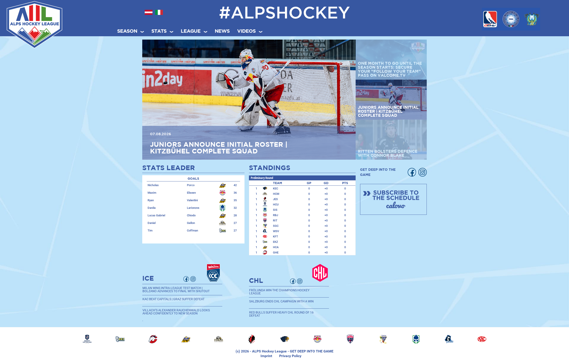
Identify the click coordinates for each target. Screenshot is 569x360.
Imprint (266, 356)
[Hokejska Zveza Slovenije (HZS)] (532, 19)
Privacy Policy (290, 356)
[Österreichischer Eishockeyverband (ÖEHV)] (490, 19)
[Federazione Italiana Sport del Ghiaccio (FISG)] (511, 19)
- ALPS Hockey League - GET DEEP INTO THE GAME (291, 351)
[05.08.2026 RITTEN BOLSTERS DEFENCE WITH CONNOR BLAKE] (249, 99)
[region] (284, 339)
